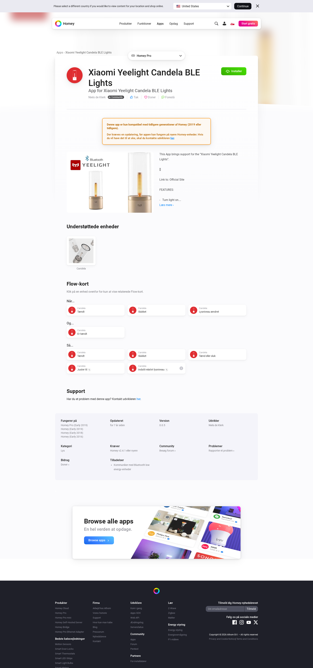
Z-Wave (172, 608)
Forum (133, 644)
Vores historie (100, 613)
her (172, 138)
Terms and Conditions (247, 639)
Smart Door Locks (64, 649)
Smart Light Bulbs (64, 663)
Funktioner (144, 23)
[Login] (224, 23)
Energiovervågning (177, 634)
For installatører (138, 661)
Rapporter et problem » (221, 450)
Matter (171, 617)
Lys (63, 450)
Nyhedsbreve (99, 636)
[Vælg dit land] (232, 23)
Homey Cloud (62, 608)
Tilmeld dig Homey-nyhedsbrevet (238, 603)
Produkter (125, 23)
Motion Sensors (63, 644)
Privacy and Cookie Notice (222, 639)
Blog (95, 627)
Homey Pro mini (63, 617)
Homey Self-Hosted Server (68, 622)
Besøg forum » (167, 450)
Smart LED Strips (63, 658)
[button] (202, 6)
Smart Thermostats (65, 653)
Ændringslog (136, 622)
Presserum (98, 631)
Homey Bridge (62, 627)
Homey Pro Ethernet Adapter (69, 631)
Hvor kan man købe (102, 622)
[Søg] (216, 23)
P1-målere (173, 639)
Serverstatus (136, 627)
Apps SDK (135, 613)
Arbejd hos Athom (102, 608)
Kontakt (97, 641)
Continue (243, 6)
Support (189, 23)
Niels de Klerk (216, 425)
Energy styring (175, 630)
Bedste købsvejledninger (70, 638)
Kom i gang (136, 608)
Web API (134, 617)
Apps (160, 23)
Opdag (173, 23)
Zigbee (171, 613)
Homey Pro (60, 613)
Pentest (134, 649)
